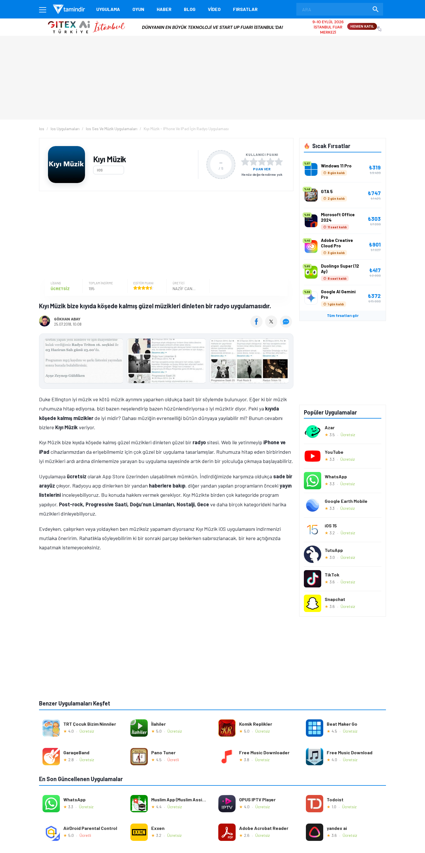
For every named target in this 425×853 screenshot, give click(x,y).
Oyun (138, 9)
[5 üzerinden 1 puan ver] (245, 162)
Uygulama (108, 9)
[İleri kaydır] (286, 361)
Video (214, 9)
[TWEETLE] (272, 325)
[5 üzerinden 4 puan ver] (270, 162)
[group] (166, 362)
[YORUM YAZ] (286, 325)
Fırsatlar (245, 9)
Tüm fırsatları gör (343, 315)
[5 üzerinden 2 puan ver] (254, 162)
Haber (164, 9)
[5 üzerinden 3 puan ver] (262, 162)
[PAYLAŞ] (257, 325)
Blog (189, 9)
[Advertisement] (165, 235)
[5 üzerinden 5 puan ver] (279, 162)
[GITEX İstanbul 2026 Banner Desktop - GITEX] (212, 20)
